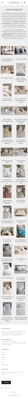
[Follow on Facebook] (2, 388)
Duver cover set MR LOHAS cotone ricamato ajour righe (7, 141)
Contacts (3, 357)
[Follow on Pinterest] (10, 388)
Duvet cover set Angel (7, 278)
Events (3, 359)
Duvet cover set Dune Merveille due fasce (7, 259)
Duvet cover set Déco (21, 59)
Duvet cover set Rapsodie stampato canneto (21, 141)
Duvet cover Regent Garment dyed (7, 297)
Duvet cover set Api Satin (21, 259)
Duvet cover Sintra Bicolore (21, 221)
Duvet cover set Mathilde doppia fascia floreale (7, 319)
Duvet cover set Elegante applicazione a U (7, 181)
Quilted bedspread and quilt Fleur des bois (7, 59)
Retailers (3, 354)
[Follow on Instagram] (6, 388)
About (2, 352)
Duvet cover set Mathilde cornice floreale (20, 298)
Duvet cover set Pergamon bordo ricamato (7, 202)
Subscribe (6, 382)
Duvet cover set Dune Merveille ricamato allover (21, 100)
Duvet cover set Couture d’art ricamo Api (7, 121)
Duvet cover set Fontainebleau (21, 201)
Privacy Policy (4, 364)
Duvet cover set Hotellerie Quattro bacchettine (21, 79)
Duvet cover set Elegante (21, 161)
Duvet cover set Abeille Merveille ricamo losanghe (20, 121)
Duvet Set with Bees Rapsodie (7, 161)
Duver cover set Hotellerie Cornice (7, 99)
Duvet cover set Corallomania (7, 240)
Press (2, 362)
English (13, 392)
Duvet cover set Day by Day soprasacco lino (7, 221)
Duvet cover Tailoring (7, 78)
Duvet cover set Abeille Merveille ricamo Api (20, 318)
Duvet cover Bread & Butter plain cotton (20, 240)
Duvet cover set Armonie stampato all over (21, 181)
